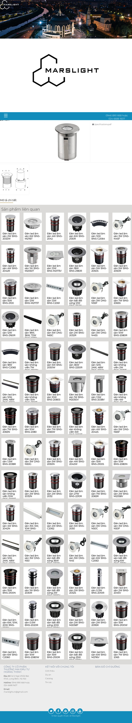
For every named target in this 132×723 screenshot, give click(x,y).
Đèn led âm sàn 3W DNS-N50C (99, 526)
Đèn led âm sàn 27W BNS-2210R (76, 494)
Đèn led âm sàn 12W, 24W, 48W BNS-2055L (9, 398)
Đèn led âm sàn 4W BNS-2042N (10, 526)
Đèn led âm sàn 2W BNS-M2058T (77, 623)
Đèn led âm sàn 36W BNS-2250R (76, 365)
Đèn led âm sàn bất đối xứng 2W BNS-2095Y (54, 591)
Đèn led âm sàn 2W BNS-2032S (77, 590)
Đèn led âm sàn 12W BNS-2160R (9, 333)
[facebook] (58, 711)
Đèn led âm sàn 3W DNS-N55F (99, 301)
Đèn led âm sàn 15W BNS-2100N (9, 590)
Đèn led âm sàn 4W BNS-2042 (55, 236)
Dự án (48, 674)
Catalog (49, 678)
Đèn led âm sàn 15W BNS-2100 (9, 301)
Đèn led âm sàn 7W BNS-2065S (121, 301)
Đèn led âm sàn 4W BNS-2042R (10, 268)
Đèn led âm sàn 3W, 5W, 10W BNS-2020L (32, 527)
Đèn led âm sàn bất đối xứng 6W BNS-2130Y (120, 559)
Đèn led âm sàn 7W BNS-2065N (10, 429)
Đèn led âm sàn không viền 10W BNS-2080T (9, 495)
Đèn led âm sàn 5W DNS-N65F (121, 429)
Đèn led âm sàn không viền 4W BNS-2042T (120, 398)
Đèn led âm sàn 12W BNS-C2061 (54, 301)
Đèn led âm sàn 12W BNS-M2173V (54, 268)
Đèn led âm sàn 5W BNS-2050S (99, 268)
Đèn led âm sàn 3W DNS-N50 (32, 558)
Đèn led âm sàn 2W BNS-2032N (32, 494)
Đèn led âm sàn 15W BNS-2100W (120, 623)
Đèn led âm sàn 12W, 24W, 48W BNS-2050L (98, 366)
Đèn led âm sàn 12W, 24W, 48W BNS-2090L (9, 559)
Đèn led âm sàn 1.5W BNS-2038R (9, 462)
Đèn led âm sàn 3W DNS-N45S (99, 333)
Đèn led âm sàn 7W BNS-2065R (99, 494)
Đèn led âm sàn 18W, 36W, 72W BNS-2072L (31, 334)
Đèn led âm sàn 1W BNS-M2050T (32, 268)
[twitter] (51, 711)
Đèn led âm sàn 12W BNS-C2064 (98, 236)
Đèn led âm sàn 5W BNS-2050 (77, 526)
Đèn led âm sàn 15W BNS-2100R (54, 655)
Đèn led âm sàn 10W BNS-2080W (32, 655)
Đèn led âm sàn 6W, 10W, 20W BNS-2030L (10, 624)
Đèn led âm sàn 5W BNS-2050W (54, 365)
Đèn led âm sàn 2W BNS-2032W (10, 236)
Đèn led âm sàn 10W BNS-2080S (54, 397)
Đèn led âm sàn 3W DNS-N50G (32, 462)
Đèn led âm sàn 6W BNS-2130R (77, 236)
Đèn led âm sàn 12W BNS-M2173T (32, 301)
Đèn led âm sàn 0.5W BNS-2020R (31, 623)
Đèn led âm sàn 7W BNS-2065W (54, 429)
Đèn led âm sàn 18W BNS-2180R (76, 268)
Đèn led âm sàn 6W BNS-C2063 (99, 558)
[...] (9, 4)
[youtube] (80, 711)
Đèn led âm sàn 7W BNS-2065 (121, 655)
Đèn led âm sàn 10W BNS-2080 (31, 429)
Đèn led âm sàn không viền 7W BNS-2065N (31, 366)
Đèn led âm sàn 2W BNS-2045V (121, 590)
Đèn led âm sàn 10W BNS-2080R (120, 333)
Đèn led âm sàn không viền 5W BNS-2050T (76, 430)
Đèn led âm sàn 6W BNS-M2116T (32, 236)
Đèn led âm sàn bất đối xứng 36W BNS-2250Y (54, 559)
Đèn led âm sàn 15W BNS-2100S (98, 462)
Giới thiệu (50, 671)
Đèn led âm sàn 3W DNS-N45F (121, 236)
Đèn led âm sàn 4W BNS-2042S (99, 429)
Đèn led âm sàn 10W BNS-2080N (120, 462)
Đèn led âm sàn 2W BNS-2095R (99, 623)
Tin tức (48, 682)
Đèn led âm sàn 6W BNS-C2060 (10, 655)
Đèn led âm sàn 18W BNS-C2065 (9, 365)
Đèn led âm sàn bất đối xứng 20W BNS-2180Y (54, 624)
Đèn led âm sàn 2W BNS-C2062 (54, 526)
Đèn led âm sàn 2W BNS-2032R (77, 333)
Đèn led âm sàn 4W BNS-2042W (77, 462)
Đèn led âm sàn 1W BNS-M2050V (76, 397)
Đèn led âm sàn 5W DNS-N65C (55, 333)
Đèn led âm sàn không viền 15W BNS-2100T (31, 398)
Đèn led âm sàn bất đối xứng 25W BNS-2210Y (76, 656)
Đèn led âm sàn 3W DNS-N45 (77, 558)
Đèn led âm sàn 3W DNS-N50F (121, 526)
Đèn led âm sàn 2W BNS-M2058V (121, 494)
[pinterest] (65, 711)
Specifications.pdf (102, 124)
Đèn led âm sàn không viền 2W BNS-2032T (120, 366)
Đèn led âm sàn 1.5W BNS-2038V (98, 397)
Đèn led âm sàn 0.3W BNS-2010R (98, 590)
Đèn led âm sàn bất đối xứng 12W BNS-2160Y (76, 302)
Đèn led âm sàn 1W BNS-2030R (32, 590)
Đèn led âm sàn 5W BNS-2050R (121, 268)
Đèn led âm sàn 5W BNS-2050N (54, 462)
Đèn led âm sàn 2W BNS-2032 (54, 494)
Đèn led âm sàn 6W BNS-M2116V (99, 655)
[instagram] (73, 711)
